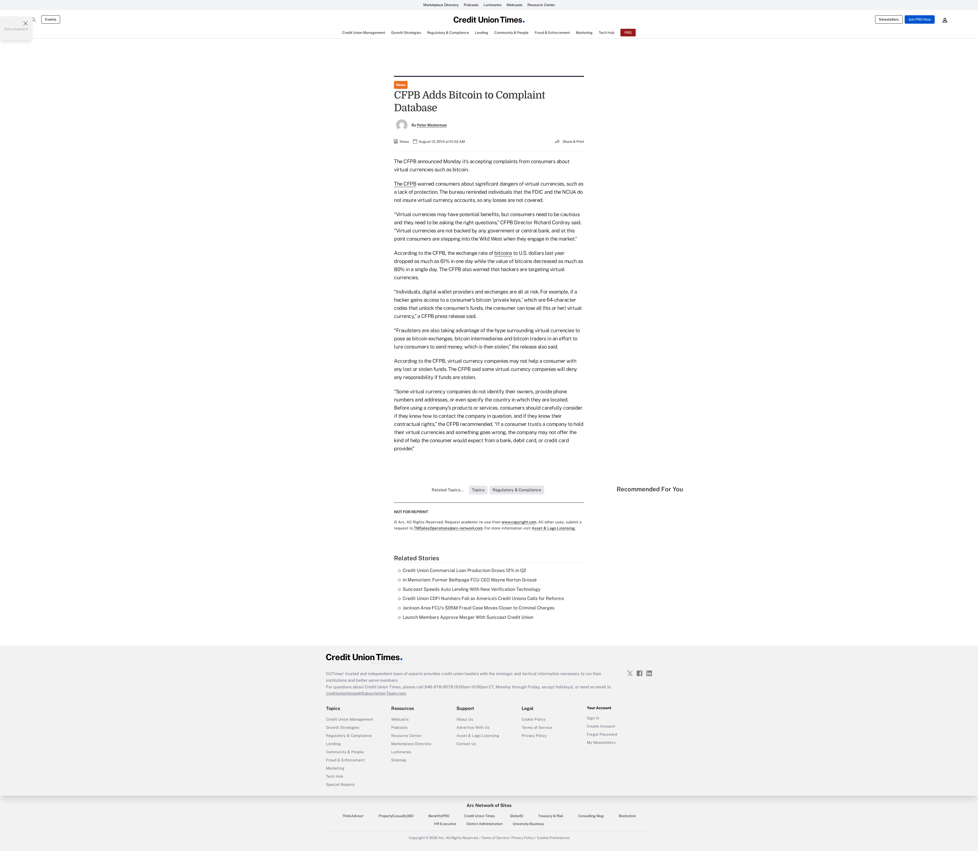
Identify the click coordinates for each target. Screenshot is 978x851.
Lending (333, 744)
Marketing (335, 768)
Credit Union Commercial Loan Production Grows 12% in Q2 (464, 570)
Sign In (593, 718)
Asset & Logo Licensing (477, 735)
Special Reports (340, 784)
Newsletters (889, 19)
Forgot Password (602, 734)
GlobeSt (516, 816)
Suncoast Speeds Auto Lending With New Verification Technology (472, 589)
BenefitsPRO (438, 816)
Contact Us (466, 744)
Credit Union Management (349, 719)
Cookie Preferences (553, 838)
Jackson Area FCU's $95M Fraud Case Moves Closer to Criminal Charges (478, 607)
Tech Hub (334, 776)
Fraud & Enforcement (345, 760)
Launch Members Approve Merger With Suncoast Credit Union (468, 617)
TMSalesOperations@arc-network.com (448, 528)
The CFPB (405, 184)
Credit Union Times (479, 816)
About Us (464, 719)
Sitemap (398, 760)
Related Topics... (448, 489)
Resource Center (541, 5)
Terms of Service (537, 727)
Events (50, 19)
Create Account (601, 726)
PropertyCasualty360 (396, 816)
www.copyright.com (518, 522)
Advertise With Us (473, 727)
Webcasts (514, 5)
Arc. (442, 838)
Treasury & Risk (550, 816)
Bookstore (627, 816)
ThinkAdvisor (352, 816)
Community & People (345, 752)
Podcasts (471, 5)
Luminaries (492, 5)
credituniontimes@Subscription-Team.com (366, 693)
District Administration (484, 824)
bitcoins (503, 253)
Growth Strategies (342, 727)
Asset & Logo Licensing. (553, 528)
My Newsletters (601, 742)
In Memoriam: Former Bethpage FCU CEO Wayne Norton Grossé (470, 579)
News (400, 85)
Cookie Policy (534, 719)
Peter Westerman (432, 125)
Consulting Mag (591, 816)
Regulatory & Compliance (349, 735)
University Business (528, 824)
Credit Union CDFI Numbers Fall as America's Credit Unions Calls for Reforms (483, 598)
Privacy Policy (534, 735)
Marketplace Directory (441, 5)
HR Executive (445, 824)
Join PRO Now (919, 19)
